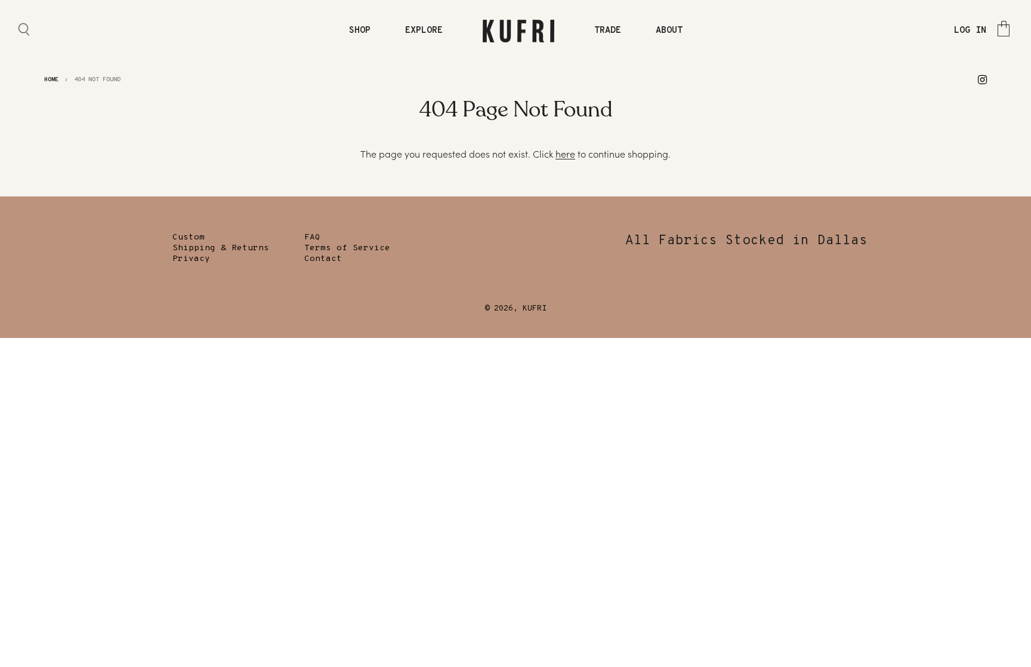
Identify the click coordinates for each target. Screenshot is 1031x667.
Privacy (191, 259)
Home (51, 80)
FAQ (312, 237)
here (565, 154)
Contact (323, 259)
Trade (607, 30)
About (669, 30)
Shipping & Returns (220, 248)
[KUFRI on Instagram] (982, 79)
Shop (360, 30)
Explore (424, 30)
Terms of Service (347, 248)
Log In (970, 30)
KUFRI (535, 308)
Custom (188, 237)
